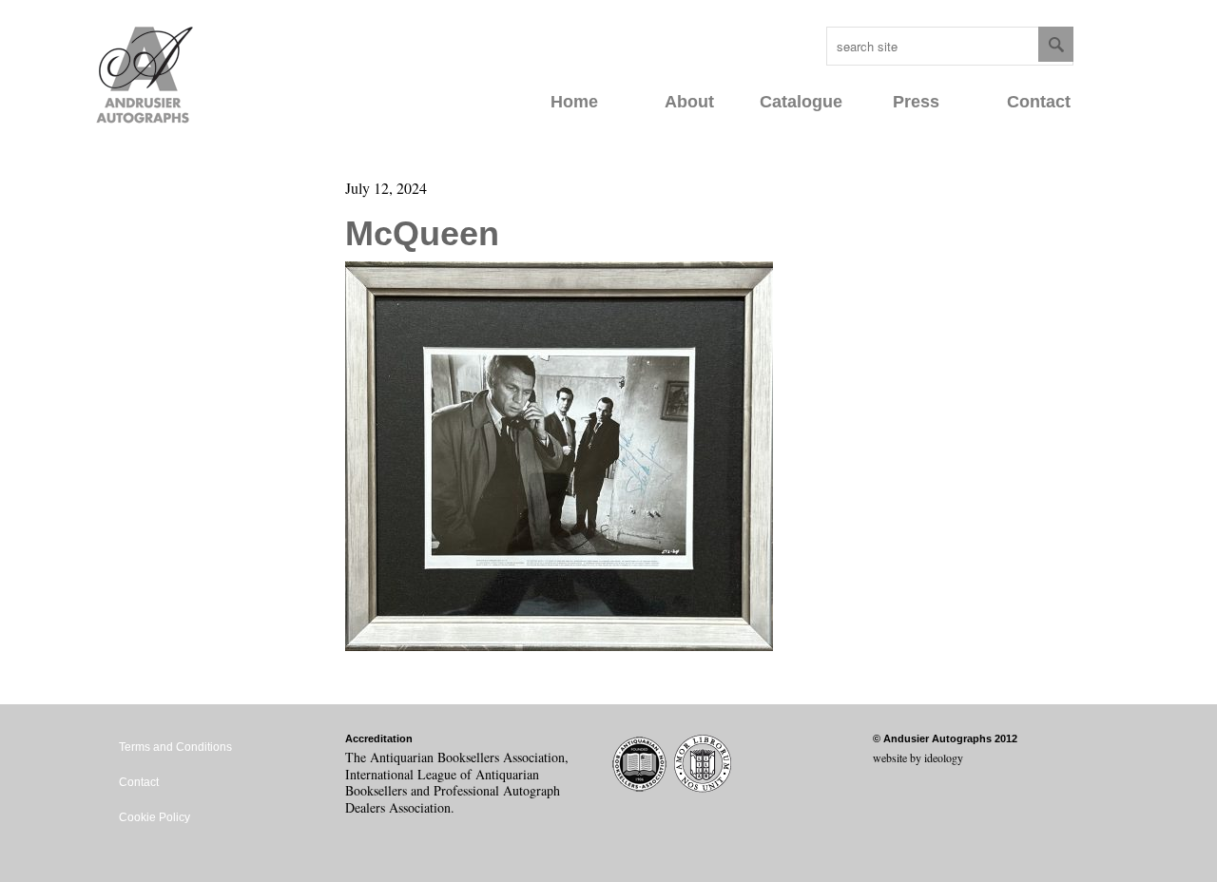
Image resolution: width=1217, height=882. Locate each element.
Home (574, 101)
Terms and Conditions (175, 747)
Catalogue (801, 101)
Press (916, 101)
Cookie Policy (154, 817)
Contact (1039, 101)
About (689, 101)
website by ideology (918, 757)
